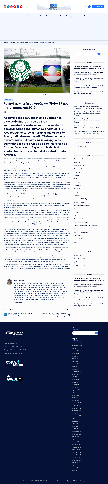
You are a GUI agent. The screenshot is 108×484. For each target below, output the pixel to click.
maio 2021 (75, 426)
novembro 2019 (77, 455)
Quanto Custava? (79, 229)
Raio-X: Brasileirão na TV (81, 232)
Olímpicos (77, 209)
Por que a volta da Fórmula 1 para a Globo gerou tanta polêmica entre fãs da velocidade (89, 67)
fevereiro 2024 (76, 372)
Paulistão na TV (79, 219)
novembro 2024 (77, 366)
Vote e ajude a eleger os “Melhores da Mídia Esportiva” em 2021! (87, 127)
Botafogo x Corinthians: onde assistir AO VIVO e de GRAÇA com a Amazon (89, 93)
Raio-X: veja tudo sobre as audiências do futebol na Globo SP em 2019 (88, 107)
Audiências (77, 162)
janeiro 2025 (76, 364)
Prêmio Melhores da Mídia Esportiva (85, 226)
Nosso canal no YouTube (82, 206)
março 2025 (76, 359)
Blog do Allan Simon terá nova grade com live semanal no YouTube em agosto (89, 113)
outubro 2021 (76, 413)
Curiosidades (78, 179)
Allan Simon (19, 280)
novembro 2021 (76, 411)
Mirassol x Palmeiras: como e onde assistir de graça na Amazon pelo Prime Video (88, 73)
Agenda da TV (78, 159)
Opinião (76, 212)
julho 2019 (75, 465)
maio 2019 (75, 470)
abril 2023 (75, 382)
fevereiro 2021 (76, 431)
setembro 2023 (77, 374)
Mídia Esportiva (9, 99)
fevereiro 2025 (76, 361)
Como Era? (77, 176)
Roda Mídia (77, 236)
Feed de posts (80, 259)
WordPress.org (80, 265)
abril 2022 (75, 398)
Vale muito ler (78, 239)
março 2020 (76, 444)
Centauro (77, 172)
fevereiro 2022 (76, 403)
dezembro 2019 (76, 452)
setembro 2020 (77, 434)
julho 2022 (75, 392)
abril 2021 (75, 429)
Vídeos (76, 242)
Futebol (76, 192)
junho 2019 (75, 468)
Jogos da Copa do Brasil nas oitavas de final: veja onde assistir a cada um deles (88, 87)
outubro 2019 (76, 457)
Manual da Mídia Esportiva (82, 199)
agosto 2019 (76, 463)
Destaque (77, 182)
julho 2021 (75, 421)
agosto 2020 (76, 437)
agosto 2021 (75, 418)
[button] (98, 6)
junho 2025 (75, 351)
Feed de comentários (83, 262)
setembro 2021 (76, 416)
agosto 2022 (76, 390)
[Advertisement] (54, 29)
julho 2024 (75, 369)
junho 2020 (75, 442)
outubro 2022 (76, 387)
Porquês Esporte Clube (81, 222)
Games (76, 196)
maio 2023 (75, 379)
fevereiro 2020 (76, 447)
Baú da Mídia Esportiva (81, 169)
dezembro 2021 (76, 408)
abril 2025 (75, 356)
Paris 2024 (77, 216)
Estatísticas (77, 186)
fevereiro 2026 (76, 343)
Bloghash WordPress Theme (76, 481)
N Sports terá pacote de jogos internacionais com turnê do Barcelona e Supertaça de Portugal (88, 80)
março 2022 (76, 400)
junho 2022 (75, 395)
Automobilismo (79, 165)
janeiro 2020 (76, 450)
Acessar (78, 255)
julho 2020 (75, 439)
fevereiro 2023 (76, 385)
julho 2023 (75, 377)
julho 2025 (75, 348)
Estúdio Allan (78, 189)
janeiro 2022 (76, 405)
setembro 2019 (76, 460)
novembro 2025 (77, 346)
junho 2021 (75, 424)
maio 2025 (75, 353)
